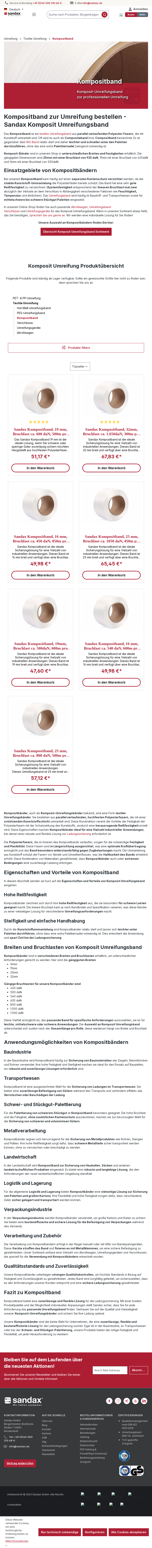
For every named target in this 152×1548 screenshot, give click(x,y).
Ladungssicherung (79, 833)
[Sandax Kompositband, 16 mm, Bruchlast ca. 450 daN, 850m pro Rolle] (40, 504)
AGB (44, 1437)
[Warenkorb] (121, 15)
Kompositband (27, 318)
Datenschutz (87, 1445)
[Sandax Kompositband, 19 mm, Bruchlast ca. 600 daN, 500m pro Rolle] (40, 397)
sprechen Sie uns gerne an (47, 215)
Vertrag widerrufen (20, 1463)
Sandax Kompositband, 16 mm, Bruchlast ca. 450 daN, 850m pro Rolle (40, 538)
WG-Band (32, 142)
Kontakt (46, 1429)
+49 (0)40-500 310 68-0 (47, 3)
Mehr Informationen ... (17, 1543)
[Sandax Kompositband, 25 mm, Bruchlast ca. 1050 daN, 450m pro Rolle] (111, 504)
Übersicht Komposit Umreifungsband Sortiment (76, 231)
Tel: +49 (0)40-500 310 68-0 (18, 1438)
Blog (44, 1425)
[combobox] (74, 14)
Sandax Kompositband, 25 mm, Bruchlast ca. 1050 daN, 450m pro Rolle (111, 538)
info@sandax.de (92, 3)
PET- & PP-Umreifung (27, 298)
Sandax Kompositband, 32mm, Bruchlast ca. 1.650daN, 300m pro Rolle (111, 431)
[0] (131, 14)
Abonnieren (140, 1370)
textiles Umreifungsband (55, 133)
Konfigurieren (94, 1532)
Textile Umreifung (25, 303)
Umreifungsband (59, 195)
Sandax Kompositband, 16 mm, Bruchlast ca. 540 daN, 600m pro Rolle (111, 645)
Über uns (47, 1421)
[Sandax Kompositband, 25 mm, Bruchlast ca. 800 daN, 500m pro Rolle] (40, 719)
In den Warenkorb (40, 468)
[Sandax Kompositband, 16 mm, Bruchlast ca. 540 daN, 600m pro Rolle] (111, 612)
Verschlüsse (25, 322)
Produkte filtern (78, 347)
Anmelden (140, 9)
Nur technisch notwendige (59, 1532)
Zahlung (84, 1436)
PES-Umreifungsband (31, 313)
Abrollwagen (79, 207)
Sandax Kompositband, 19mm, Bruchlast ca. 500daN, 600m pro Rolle (40, 645)
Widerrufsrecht (88, 1441)
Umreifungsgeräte (38, 211)
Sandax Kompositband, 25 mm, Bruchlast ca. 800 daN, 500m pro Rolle (40, 753)
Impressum (48, 1450)
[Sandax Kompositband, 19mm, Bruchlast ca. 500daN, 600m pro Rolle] (40, 612)
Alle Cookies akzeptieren (128, 1532)
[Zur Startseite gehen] (12, 13)
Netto (142, 14)
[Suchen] (104, 14)
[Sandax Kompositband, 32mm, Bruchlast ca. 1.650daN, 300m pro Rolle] (111, 397)
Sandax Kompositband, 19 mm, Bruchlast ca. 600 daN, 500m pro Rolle (40, 431)
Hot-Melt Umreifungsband (34, 308)
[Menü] (34, 14)
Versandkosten (89, 1424)
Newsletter (48, 1454)
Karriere (46, 1433)
